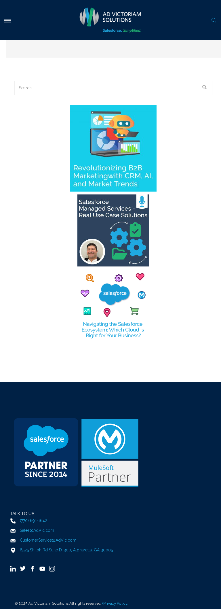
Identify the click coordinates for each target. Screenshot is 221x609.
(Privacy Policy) (115, 603)
